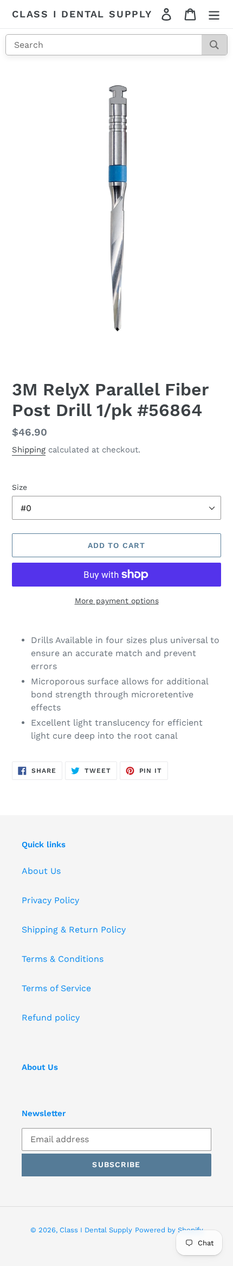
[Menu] (214, 14)
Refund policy (51, 1017)
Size (19, 487)
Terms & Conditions (62, 959)
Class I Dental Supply (82, 14)
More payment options (117, 600)
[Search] (214, 45)
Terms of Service (56, 988)
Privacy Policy (50, 900)
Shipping (29, 450)
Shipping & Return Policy (74, 929)
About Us (41, 871)
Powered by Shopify (169, 1230)
